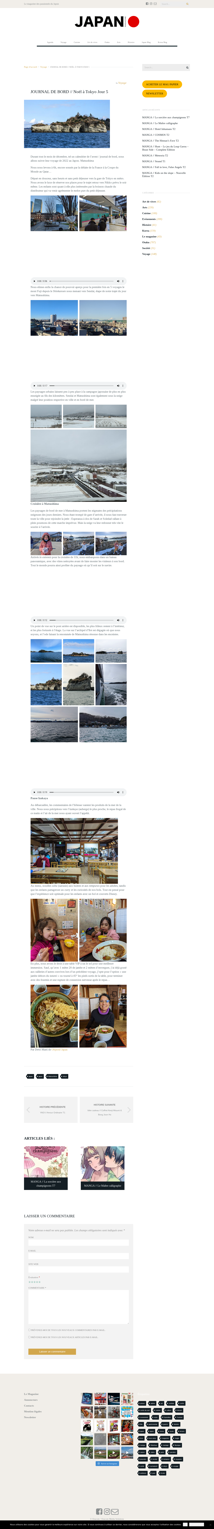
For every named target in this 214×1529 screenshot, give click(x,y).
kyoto (172, 1431)
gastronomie (152, 1424)
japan (31, 1076)
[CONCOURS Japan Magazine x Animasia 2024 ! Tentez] (127, 1412)
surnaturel (153, 1466)
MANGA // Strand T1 (153, 161)
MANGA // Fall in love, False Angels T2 (164, 167)
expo (156, 1417)
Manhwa (154, 1445)
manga (142, 1445)
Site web (33, 1264)
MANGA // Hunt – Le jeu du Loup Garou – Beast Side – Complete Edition (165, 148)
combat (171, 1403)
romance (166, 1459)
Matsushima (52, 1076)
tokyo (65, 1076)
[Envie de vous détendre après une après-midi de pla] (100, 1426)
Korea (145, 230)
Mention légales (33, 1411)
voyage (175, 1466)
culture (168, 1410)
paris (162, 1452)
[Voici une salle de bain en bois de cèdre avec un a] (114, 1439)
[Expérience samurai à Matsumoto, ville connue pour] (100, 1412)
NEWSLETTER (154, 93)
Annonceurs (31, 1399)
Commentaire (37, 1288)
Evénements (149, 219)
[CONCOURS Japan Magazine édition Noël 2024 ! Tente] (127, 1399)
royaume (178, 1459)
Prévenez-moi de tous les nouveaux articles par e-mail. (64, 1337)
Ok (185, 1524)
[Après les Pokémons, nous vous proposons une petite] (100, 1439)
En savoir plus (196, 1524)
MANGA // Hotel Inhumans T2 (158, 129)
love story (152, 1438)
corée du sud (145, 1410)
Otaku (145, 242)
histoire (176, 1424)
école (163, 1473)
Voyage (43, 67)
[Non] (210, 1524)
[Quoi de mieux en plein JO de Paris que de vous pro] (87, 1426)
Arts (144, 207)
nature (142, 1452)
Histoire (146, 224)
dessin (179, 1410)
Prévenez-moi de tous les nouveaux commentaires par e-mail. (68, 1330)
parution (173, 1452)
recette (154, 1459)
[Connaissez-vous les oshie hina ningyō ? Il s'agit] (114, 1412)
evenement (144, 1417)
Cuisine (146, 213)
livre (141, 1438)
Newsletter (30, 1417)
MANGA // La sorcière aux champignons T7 (166, 117)
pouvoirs (143, 1459)
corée (182, 1403)
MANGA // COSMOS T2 (155, 134)
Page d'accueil (30, 67)
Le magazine (149, 236)
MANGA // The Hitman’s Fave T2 (160, 140)
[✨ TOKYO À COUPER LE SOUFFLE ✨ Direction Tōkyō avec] (87, 1399)
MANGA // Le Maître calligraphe (160, 123)
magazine (165, 1438)
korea (162, 1431)
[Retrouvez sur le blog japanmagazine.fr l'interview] (114, 1399)
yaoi (153, 1473)
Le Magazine (31, 1394)
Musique (178, 1445)
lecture (182, 1431)
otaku (153, 1452)
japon (40, 1076)
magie (177, 1438)
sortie (142, 1466)
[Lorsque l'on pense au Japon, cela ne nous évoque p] (87, 1453)
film (141, 1424)
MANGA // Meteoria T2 (155, 155)
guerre (165, 1424)
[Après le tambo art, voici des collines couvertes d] (100, 1453)
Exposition (167, 1417)
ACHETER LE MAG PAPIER (162, 84)
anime (153, 1403)
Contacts (29, 1405)
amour (142, 1403)
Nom (30, 1237)
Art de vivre (149, 201)
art (162, 1403)
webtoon (143, 1473)
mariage (166, 1445)
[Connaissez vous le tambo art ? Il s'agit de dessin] (114, 1453)
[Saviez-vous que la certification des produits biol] (87, 1439)
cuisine (157, 1410)
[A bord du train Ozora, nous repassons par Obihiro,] (127, 1453)
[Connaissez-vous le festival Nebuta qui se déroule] (127, 1439)
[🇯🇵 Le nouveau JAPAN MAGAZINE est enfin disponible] (100, 1399)
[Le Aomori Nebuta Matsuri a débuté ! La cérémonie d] (127, 1426)
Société (146, 248)
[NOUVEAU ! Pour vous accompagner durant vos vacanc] (114, 1426)
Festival (179, 1417)
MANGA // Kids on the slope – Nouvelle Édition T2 (164, 174)
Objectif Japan (59, 1049)
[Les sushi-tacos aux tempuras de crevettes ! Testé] (87, 1412)
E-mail (32, 1251)
